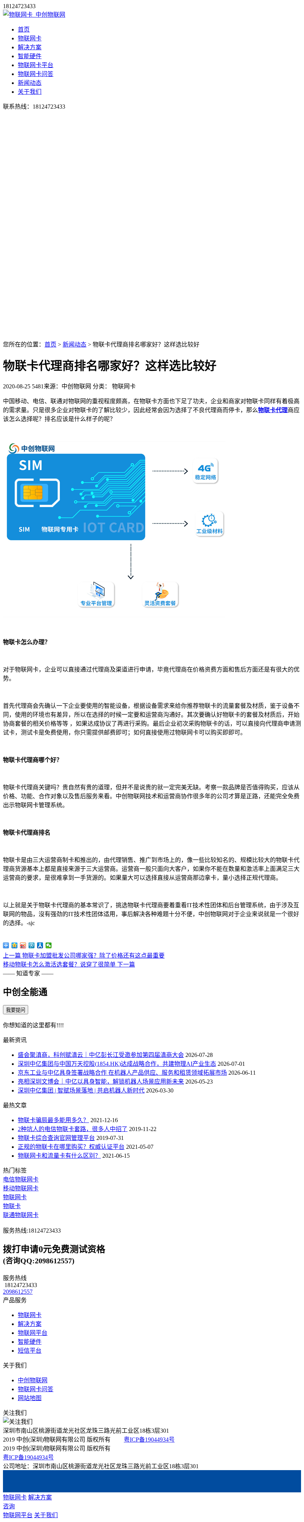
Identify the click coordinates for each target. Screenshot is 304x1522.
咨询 (9, 1506)
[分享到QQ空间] (14, 945)
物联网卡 (30, 38)
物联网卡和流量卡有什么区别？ (59, 1156)
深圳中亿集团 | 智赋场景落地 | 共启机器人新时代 (81, 1090)
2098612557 (18, 1292)
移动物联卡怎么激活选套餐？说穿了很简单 (69, 964)
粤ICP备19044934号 (149, 1439)
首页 (24, 29)
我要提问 (15, 1010)
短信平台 (30, 1350)
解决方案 (30, 47)
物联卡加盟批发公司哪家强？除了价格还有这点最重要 (84, 955)
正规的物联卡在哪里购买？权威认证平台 (71, 1147)
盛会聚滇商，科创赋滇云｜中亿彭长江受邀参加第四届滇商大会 (101, 1055)
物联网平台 (32, 1333)
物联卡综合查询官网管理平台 (56, 1138)
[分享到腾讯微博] (32, 945)
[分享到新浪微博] (23, 945)
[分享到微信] (49, 945)
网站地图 (30, 1398)
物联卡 (12, 1206)
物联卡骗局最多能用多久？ (53, 1120)
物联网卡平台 (35, 65)
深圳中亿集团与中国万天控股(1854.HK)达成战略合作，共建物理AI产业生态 (117, 1064)
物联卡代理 (273, 410)
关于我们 (30, 92)
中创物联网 (32, 1380)
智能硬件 (30, 56)
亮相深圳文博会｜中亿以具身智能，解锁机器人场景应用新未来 (101, 1081)
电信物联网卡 (21, 1179)
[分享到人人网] (40, 945)
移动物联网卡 (21, 1188)
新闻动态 (30, 83)
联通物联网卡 (21, 1215)
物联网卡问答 (35, 74)
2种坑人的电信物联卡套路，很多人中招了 (73, 1129)
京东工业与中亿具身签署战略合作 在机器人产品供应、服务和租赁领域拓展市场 (122, 1073)
